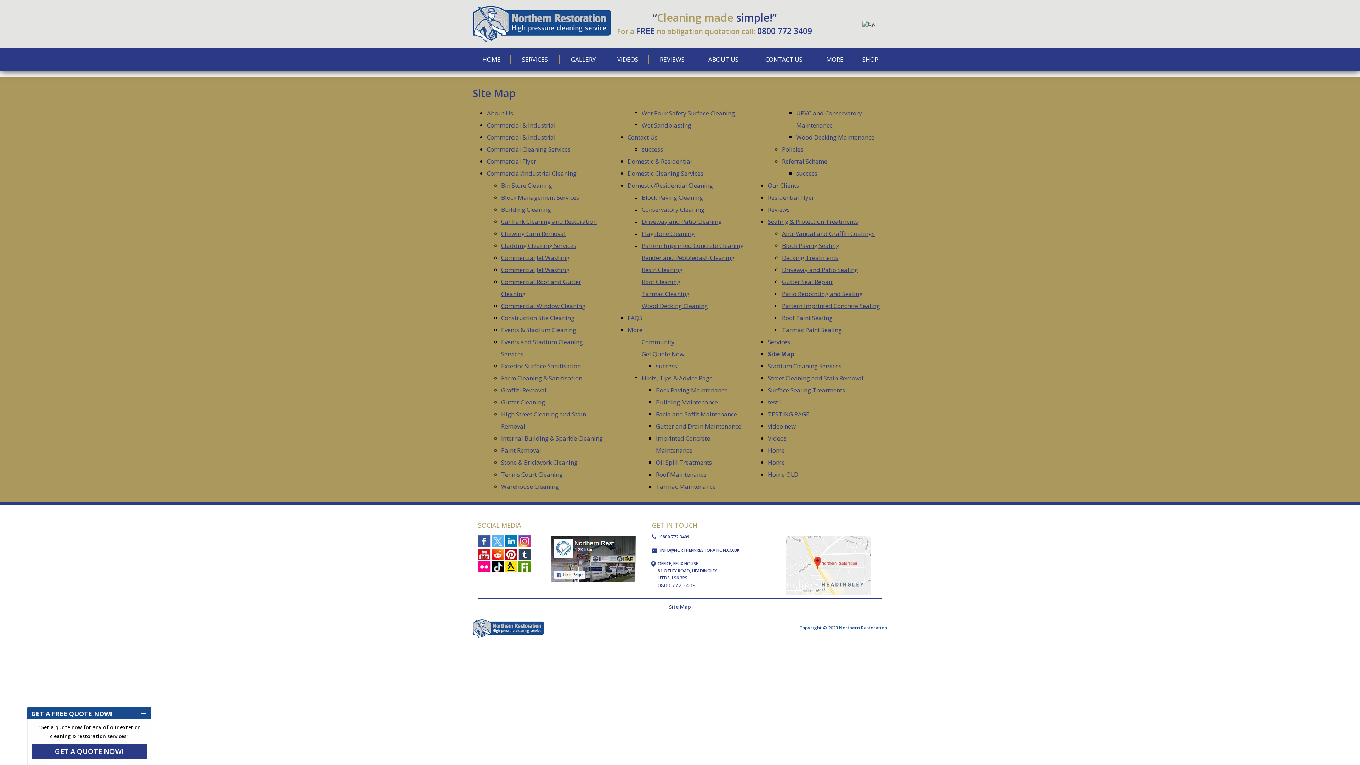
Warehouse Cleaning (530, 486)
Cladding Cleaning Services (538, 246)
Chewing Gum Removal (533, 234)
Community (658, 342)
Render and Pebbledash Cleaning (688, 258)
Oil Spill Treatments (684, 462)
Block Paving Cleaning (672, 197)
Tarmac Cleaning (666, 294)
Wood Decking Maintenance (835, 137)
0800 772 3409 (784, 30)
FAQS (635, 318)
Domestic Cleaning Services (665, 173)
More (635, 330)
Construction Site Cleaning (537, 318)
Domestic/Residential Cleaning (670, 185)
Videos (777, 438)
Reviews (779, 209)
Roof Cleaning (661, 282)
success (652, 149)
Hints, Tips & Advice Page (677, 378)
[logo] (542, 8)
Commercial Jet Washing (535, 258)
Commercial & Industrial (521, 125)
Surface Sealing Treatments (806, 390)
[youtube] (484, 554)
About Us (500, 113)
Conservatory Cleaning (673, 209)
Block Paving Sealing (810, 246)
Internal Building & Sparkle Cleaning (552, 438)
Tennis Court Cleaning (532, 474)
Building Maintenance (687, 402)
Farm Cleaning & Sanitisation (541, 378)
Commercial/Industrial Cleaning (532, 173)
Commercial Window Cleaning (543, 306)
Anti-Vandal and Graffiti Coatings (828, 234)
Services (779, 342)
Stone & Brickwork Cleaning (539, 462)
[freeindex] (524, 566)
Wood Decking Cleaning (675, 306)
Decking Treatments (810, 258)
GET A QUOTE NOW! (89, 751)
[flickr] (484, 566)
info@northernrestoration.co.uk (700, 550)
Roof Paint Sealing (807, 318)
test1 (775, 402)
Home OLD (783, 474)
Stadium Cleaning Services (805, 366)
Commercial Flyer (511, 161)
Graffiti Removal (523, 390)
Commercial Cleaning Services (529, 149)
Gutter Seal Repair (807, 282)
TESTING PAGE (789, 414)
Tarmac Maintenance (686, 486)
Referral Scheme (804, 161)
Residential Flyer (791, 197)
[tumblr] (524, 554)
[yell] (511, 566)
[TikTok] (498, 566)
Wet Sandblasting (666, 125)
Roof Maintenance (681, 474)
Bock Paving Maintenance (691, 390)
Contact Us (643, 137)
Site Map (781, 354)
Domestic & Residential (660, 161)
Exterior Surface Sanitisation (541, 366)
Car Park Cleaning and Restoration (549, 221)
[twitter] (498, 541)
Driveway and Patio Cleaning (682, 221)
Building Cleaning (526, 209)
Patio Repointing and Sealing (822, 294)
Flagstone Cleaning (668, 234)
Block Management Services (540, 197)
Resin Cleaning (662, 270)
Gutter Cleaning (523, 402)
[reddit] (498, 554)
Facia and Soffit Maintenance (696, 414)
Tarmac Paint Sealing (812, 330)
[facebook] (484, 541)
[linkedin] (511, 541)
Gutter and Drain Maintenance (698, 426)
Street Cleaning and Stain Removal (815, 378)
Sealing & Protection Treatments (813, 221)
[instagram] (524, 541)
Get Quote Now (663, 354)
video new (782, 426)
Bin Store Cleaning (526, 185)
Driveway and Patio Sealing (820, 270)
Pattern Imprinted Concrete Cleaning (693, 246)
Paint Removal (521, 450)
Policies (792, 149)
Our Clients (783, 185)
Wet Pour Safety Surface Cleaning (688, 113)
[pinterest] (511, 554)
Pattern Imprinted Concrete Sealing (831, 306)
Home (776, 450)
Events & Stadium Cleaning (538, 330)
